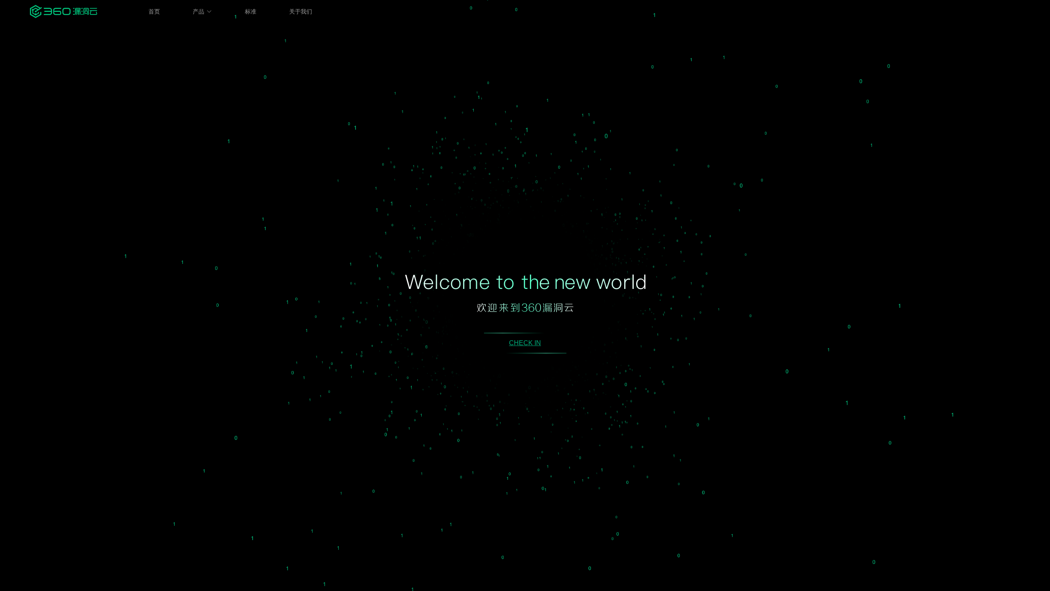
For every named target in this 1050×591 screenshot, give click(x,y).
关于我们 (300, 11)
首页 (154, 11)
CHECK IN (525, 342)
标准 (250, 11)
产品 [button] (198, 11)
